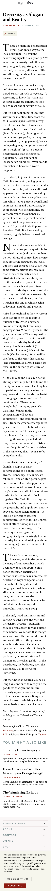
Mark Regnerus (11, 25)
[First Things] (25, 3)
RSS (5, 734)
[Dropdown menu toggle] (25, 823)
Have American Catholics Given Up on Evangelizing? (22, 771)
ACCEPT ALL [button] (15, 886)
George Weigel (11, 754)
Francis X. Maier (11, 777)
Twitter (42, 734)
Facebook (8, 730)
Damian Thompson (12, 797)
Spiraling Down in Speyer (22, 750)
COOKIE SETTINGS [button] (17, 879)
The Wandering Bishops (20, 792)
